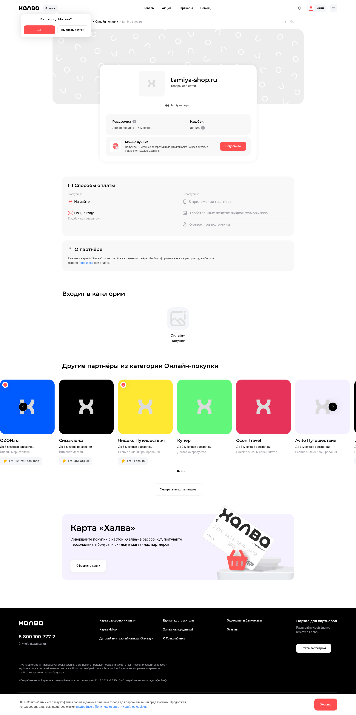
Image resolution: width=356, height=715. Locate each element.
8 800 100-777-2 (37, 636)
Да (39, 30)
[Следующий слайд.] (332, 406)
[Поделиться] (291, 21)
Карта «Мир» (108, 629)
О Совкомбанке (174, 638)
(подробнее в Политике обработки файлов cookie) (111, 706)
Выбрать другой (72, 30)
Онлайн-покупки (106, 21)
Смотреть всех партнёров (178, 489)
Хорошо (325, 704)
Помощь (206, 8)
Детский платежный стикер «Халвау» (126, 638)
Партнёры (185, 8)
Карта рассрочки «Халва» (117, 620)
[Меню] (333, 8)
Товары (149, 8)
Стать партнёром (313, 648)
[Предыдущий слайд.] (23, 406)
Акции (166, 8)
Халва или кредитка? (178, 629)
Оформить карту (88, 565)
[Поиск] (299, 8)
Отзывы (232, 629)
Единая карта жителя (178, 620)
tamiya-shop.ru (181, 105)
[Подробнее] (134, 121)
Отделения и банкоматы (244, 620)
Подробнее (233, 146)
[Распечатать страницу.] (284, 21)
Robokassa (85, 263)
